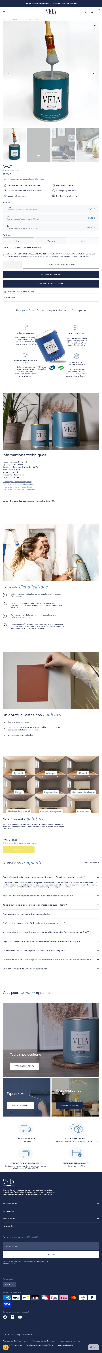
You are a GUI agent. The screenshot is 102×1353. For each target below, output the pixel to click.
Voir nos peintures (24, 1066)
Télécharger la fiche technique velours (18, 484)
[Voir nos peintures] (51, 1040)
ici (11, 828)
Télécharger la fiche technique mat (17, 482)
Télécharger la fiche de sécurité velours (19, 489)
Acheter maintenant (51, 274)
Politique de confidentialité (44, 1341)
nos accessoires (20, 1105)
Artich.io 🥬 (28, 1334)
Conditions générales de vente (39, 1345)
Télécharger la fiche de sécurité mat (17, 487)
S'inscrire (51, 1254)
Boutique (14, 19)
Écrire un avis (18, 850)
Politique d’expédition (12, 1345)
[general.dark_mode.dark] (86, 12)
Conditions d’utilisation (71, 1341)
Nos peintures (25, 19)
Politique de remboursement (15, 1341)
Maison (5, 19)
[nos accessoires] (26, 1097)
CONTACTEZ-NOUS (69, 1105)
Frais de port (21, 179)
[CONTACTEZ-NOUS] (75, 1097)
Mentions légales (65, 1345)
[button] (4, 12)
